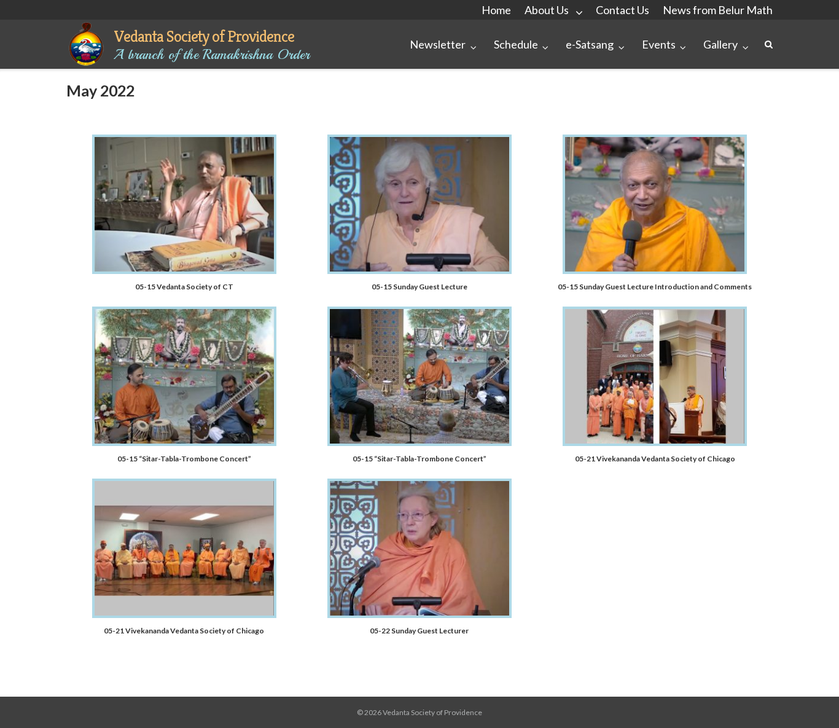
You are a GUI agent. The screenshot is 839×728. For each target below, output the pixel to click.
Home (496, 10)
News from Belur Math (718, 10)
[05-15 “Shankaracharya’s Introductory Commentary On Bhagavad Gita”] (184, 270)
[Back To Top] (809, 698)
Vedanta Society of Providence (204, 36)
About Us (547, 10)
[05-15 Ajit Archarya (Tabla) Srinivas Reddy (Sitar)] (184, 442)
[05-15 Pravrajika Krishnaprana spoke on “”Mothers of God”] (419, 270)
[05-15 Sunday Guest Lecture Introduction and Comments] (655, 270)
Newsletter (438, 44)
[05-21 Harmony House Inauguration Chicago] (655, 442)
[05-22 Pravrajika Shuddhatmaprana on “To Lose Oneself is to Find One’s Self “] (419, 614)
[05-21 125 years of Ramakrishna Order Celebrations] (184, 614)
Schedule (516, 44)
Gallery (720, 44)
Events (659, 44)
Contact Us (622, 10)
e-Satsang (590, 44)
